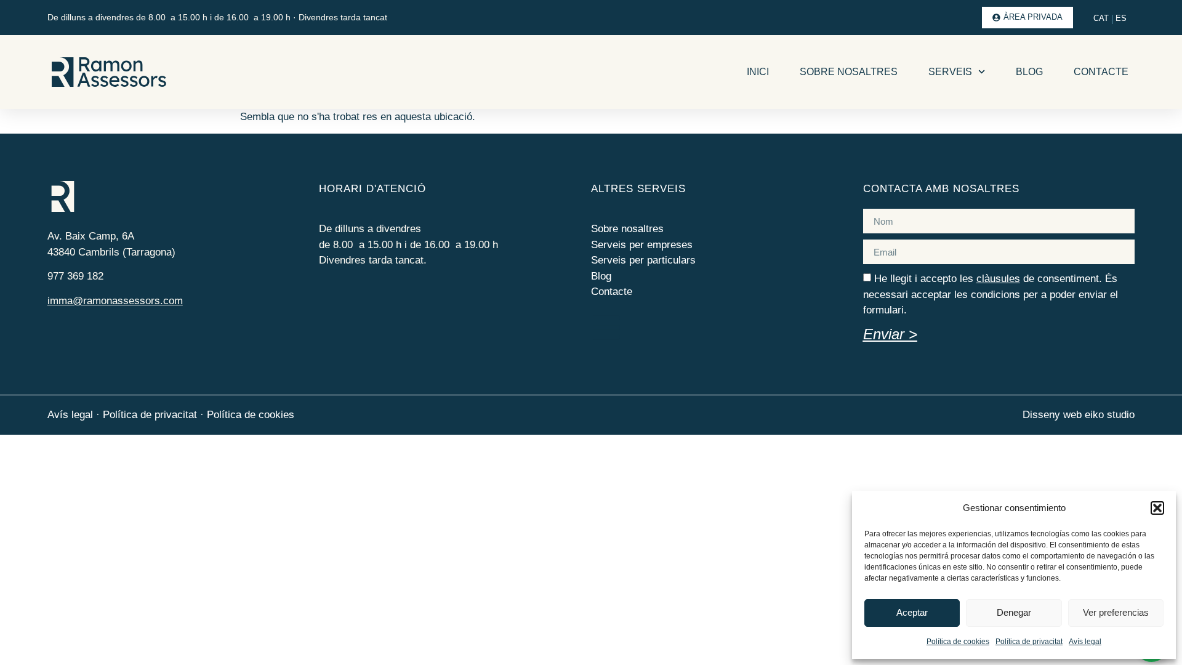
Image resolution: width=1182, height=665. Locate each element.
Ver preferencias (1116, 612)
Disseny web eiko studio (1079, 415)
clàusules (998, 278)
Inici (758, 71)
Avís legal (1085, 641)
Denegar (1014, 612)
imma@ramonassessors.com (115, 301)
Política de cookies (958, 641)
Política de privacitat (1029, 641)
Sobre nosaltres (849, 71)
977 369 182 (75, 276)
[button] (1157, 508)
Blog (1029, 71)
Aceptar (912, 612)
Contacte (1101, 71)
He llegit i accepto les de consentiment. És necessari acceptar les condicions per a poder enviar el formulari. (990, 294)
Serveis (950, 71)
